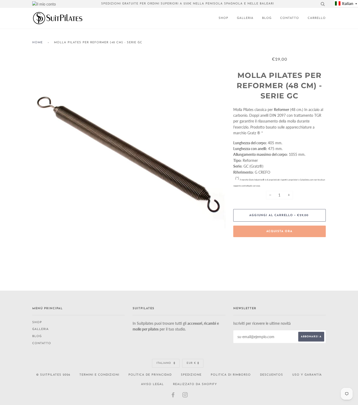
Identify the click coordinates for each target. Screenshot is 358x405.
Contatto (289, 18)
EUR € (191, 363)
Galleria (245, 18)
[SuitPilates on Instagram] (185, 396)
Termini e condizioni (99, 375)
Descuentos (271, 375)
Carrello (317, 18)
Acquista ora (279, 231)
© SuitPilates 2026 (53, 375)
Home (37, 42)
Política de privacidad (150, 375)
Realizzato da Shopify (195, 384)
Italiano (164, 363)
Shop (223, 18)
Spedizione (191, 375)
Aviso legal (152, 384)
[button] (346, 3)
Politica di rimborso (231, 375)
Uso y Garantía (307, 375)
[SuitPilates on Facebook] (173, 396)
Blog (267, 18)
